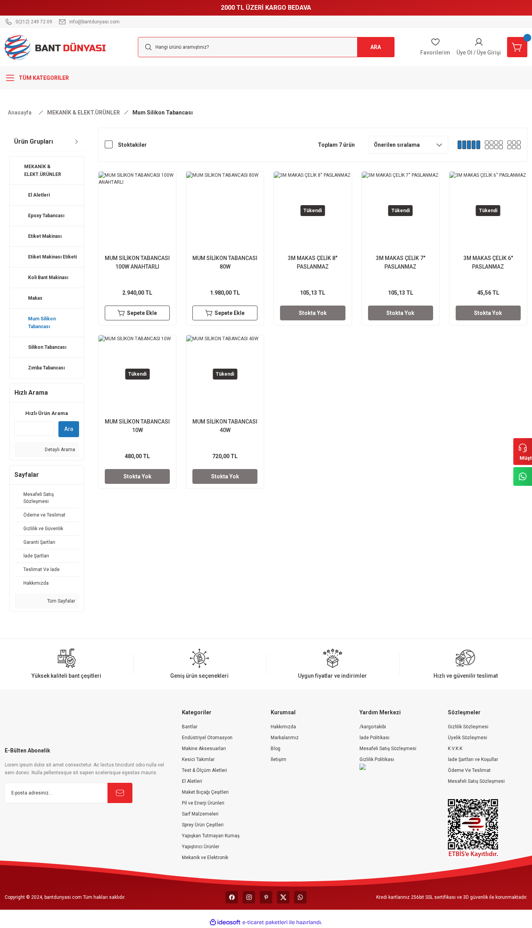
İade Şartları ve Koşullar (473, 759)
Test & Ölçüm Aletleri (204, 770)
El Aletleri (192, 781)
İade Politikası (374, 737)
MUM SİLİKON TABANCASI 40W (224, 425)
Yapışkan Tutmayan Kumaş (211, 835)
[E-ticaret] (265, 922)
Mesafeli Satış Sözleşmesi (387, 748)
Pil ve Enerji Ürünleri (203, 803)
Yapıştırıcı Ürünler (200, 846)
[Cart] (517, 47)
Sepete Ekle (142, 313)
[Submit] (119, 793)
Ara (68, 429)
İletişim (278, 759)
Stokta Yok (313, 313)
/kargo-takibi (372, 726)
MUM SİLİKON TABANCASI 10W (137, 425)
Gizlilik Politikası (376, 759)
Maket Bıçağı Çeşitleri (205, 792)
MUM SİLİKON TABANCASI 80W (224, 262)
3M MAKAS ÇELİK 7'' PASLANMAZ (400, 262)
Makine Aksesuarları (204, 748)
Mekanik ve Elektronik (205, 857)
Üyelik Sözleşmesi (467, 737)
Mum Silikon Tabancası (162, 112)
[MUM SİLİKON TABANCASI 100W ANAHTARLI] (137, 210)
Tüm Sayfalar (60, 601)
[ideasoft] (225, 922)
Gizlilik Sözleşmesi (468, 726)
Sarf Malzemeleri (200, 814)
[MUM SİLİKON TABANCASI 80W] (225, 210)
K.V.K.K (455, 748)
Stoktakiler (132, 145)
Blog (275, 748)
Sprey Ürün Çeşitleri (203, 825)
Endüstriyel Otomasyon (207, 737)
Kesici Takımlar (198, 759)
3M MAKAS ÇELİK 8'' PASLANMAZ (312, 262)
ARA (375, 47)
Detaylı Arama (59, 449)
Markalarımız (285, 737)
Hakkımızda (283, 726)
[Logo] (55, 46)
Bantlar (189, 726)
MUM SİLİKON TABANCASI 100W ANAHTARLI (137, 262)
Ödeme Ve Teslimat (469, 770)
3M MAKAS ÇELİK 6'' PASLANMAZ (488, 262)
